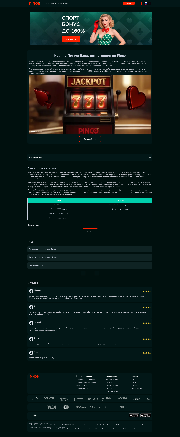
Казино (135, 376)
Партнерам (109, 388)
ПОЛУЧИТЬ (71, 39)
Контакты (109, 382)
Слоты (134, 382)
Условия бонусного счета (113, 379)
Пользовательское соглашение (85, 379)
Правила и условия (84, 376)
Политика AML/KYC (82, 388)
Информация (111, 376)
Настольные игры (137, 388)
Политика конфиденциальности (86, 382)
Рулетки (134, 385)
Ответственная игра (82, 385)
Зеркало (90, 231)
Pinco (133, 379)
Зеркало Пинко (90, 139)
